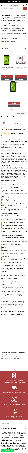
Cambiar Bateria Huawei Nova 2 (21, 68)
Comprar (7, 79)
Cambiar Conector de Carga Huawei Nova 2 (14, 95)
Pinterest (14, 422)
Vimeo (17, 422)
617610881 (18, 1)
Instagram (20, 422)
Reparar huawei (18, 442)
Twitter (8, 422)
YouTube (11, 422)
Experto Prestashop (21, 433)
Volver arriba (21, 113)
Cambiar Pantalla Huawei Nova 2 (7, 68)
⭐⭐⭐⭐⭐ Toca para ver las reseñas (9, 45)
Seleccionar (14, 48)
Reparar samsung (9, 442)
